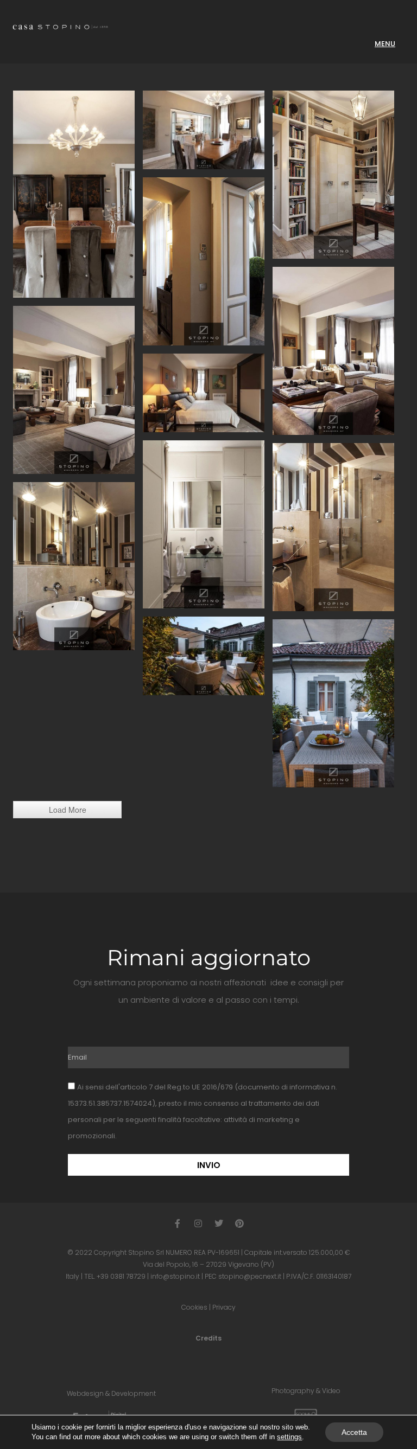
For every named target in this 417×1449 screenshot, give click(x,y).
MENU (385, 44)
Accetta (354, 1432)
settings (289, 1437)
